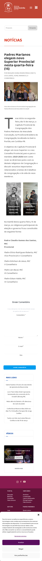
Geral (11, 75)
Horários (26, 495)
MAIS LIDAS (11, 377)
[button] (38, 515)
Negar (21, 549)
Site (21, 355)
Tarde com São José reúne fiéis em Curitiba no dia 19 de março (18, 419)
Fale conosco (11, 500)
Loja (8, 510)
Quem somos (27, 510)
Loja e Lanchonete (29, 498)
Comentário (21, 315)
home (16, 75)
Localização (27, 497)
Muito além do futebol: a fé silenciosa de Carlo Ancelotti (19, 402)
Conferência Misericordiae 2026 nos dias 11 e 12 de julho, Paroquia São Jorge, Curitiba (19, 411)
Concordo (18, 457)
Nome (21, 337)
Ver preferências (21, 555)
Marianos (22, 75)
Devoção (10, 495)
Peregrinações (27, 500)
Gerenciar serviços (20, 536)
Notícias (10, 497)
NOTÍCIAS (13, 40)
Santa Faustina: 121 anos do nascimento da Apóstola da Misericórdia (19, 385)
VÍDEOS (9, 433)
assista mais (19, 468)
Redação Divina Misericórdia (19, 73)
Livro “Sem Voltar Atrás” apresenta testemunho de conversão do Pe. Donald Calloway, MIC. (18, 394)
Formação (10, 498)
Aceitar (21, 542)
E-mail (21, 346)
